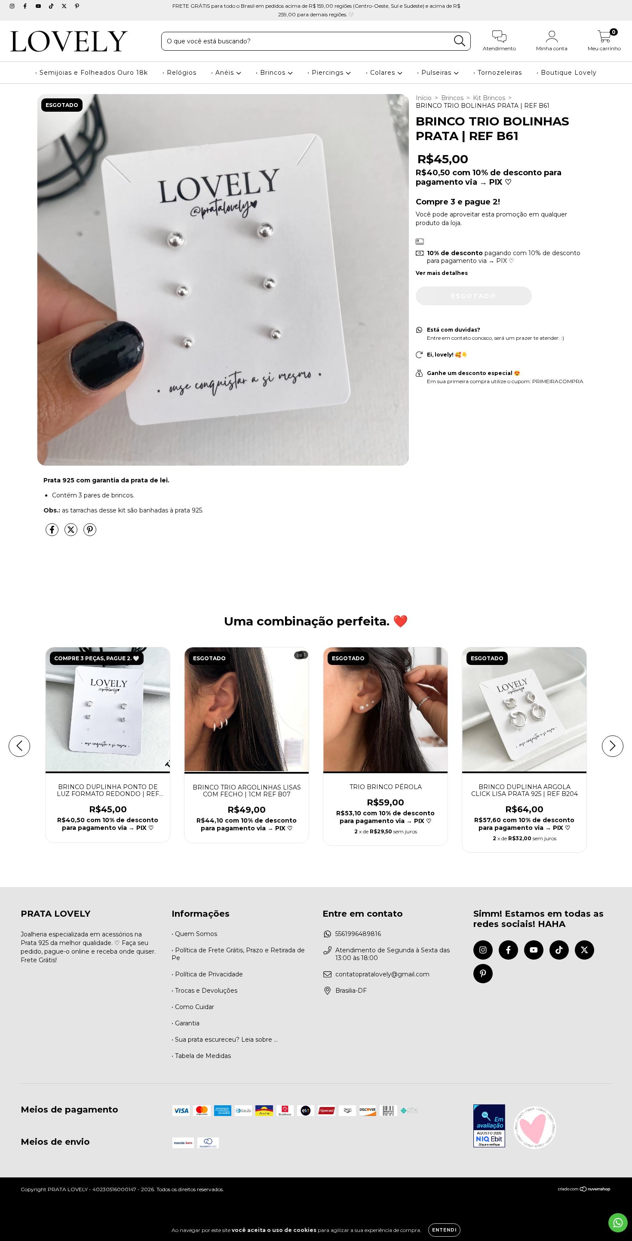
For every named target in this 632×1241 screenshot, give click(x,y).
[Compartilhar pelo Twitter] (71, 533)
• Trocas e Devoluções (204, 990)
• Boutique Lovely (567, 72)
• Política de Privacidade (207, 974)
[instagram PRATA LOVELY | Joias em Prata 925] (12, 6)
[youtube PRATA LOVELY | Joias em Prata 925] (39, 6)
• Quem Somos (194, 934)
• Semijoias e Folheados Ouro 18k (91, 72)
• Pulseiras (435, 72)
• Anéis (223, 72)
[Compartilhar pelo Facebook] (53, 533)
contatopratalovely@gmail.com (382, 974)
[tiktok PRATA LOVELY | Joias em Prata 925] (52, 6)
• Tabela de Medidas (201, 1056)
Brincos (452, 98)
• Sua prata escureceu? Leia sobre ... (225, 1039)
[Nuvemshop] (584, 1190)
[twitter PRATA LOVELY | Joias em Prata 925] (64, 6)
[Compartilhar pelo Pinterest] (89, 533)
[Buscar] (460, 41)
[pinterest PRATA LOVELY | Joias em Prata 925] (77, 6)
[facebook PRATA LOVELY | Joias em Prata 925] (25, 6)
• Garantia (185, 1023)
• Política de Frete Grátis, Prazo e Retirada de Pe (238, 954)
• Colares (381, 72)
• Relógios (179, 72)
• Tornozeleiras (497, 72)
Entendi (444, 1230)
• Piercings (326, 72)
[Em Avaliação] (489, 1126)
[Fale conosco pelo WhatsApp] (618, 1222)
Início (424, 98)
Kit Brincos (489, 98)
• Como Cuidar (193, 1007)
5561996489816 (358, 934)
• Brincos (272, 72)
